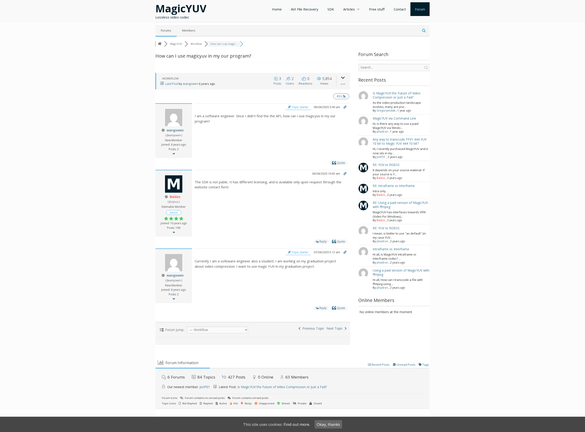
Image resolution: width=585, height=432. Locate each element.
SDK (330, 9)
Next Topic (336, 328)
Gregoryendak (386, 110)
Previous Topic (312, 328)
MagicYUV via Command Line (394, 118)
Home (277, 9)
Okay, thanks (328, 424)
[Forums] (160, 43)
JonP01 (381, 157)
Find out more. (297, 424)
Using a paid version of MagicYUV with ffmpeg (401, 272)
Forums (166, 30)
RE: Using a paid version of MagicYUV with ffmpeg (400, 204)
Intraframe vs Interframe (391, 249)
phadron (382, 131)
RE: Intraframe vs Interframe (394, 186)
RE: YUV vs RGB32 (386, 165)
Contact (400, 9)
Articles (349, 9)
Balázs (175, 197)
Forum (420, 9)
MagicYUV (180, 8)
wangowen (190, 84)
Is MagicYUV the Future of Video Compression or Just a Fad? (396, 95)
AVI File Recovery (304, 9)
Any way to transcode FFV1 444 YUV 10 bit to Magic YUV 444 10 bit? (399, 141)
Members (188, 30)
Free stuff (377, 9)
